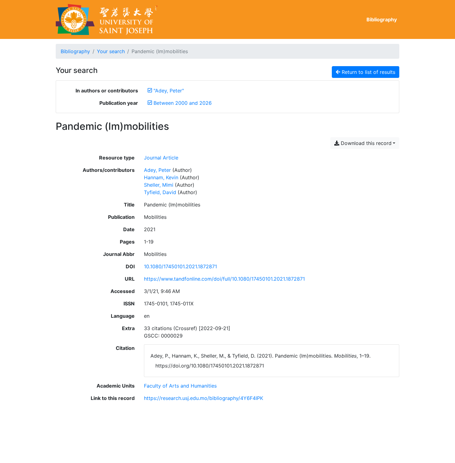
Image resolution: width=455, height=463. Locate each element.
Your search (111, 51)
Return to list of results (367, 72)
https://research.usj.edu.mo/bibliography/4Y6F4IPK (203, 398)
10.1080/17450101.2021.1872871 (180, 266)
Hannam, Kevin (161, 177)
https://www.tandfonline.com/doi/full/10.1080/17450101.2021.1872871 (224, 279)
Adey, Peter (157, 170)
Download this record (365, 143)
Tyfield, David (160, 192)
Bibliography (381, 19)
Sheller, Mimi (158, 185)
